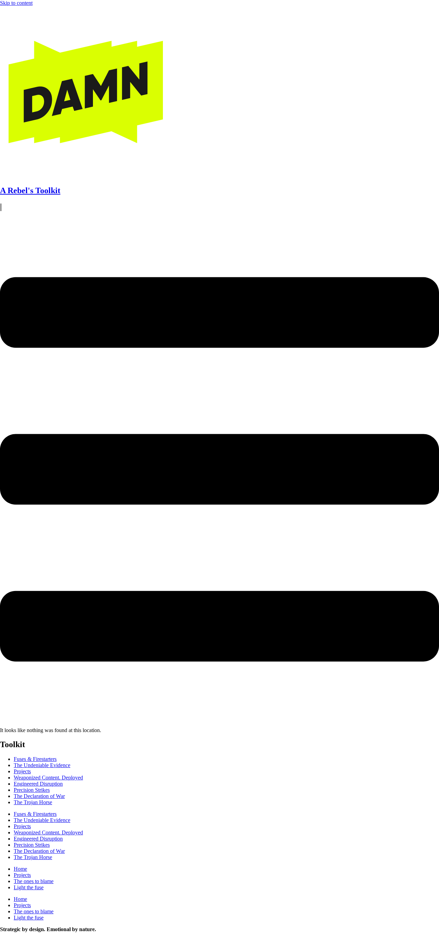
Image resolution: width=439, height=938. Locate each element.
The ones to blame (34, 881)
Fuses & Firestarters (35, 759)
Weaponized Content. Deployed (48, 777)
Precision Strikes (32, 790)
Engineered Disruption (38, 784)
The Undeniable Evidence (42, 765)
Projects (22, 771)
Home (20, 869)
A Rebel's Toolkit (30, 190)
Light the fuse (29, 887)
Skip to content (16, 3)
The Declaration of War (39, 796)
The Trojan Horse (33, 802)
